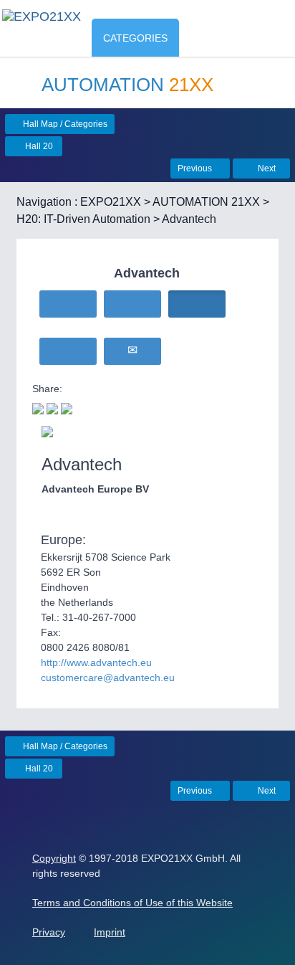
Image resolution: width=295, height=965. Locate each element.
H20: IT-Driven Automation (83, 219)
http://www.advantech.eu (96, 662)
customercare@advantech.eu (108, 677)
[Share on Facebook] (52, 407)
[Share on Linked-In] (66, 407)
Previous (196, 168)
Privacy (48, 932)
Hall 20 (38, 146)
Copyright (54, 858)
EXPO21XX (110, 202)
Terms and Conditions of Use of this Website (132, 902)
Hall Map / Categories (64, 124)
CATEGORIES (135, 38)
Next (266, 168)
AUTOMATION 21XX (206, 202)
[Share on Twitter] (38, 407)
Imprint (109, 932)
